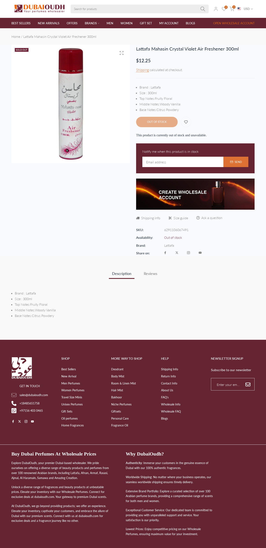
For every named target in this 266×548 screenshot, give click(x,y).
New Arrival (68, 376)
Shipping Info (169, 369)
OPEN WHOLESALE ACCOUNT (234, 23)
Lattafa (169, 245)
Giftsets (116, 411)
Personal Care (120, 418)
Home (15, 36)
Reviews (150, 273)
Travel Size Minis (71, 397)
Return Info (168, 376)
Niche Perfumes (121, 404)
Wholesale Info (170, 404)
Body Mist (117, 376)
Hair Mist (117, 390)
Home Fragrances (72, 425)
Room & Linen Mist (123, 383)
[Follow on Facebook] (165, 253)
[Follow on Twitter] (177, 253)
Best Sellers (68, 369)
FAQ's (165, 397)
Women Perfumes (72, 390)
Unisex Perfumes (72, 404)
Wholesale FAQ (171, 411)
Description (121, 273)
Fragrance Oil (119, 425)
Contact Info (169, 383)
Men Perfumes (70, 383)
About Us (167, 390)
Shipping (142, 70)
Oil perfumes (69, 418)
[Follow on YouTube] (200, 253)
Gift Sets (66, 411)
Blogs (164, 418)
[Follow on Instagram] (188, 253)
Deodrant (117, 369)
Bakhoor (116, 397)
